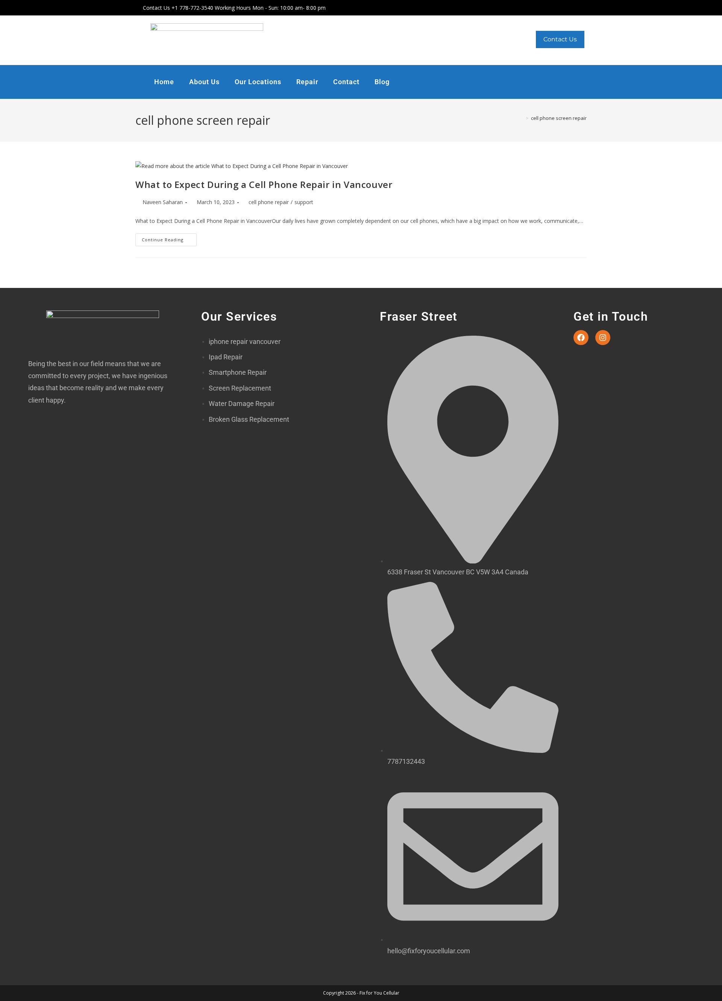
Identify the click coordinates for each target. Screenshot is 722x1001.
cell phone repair (269, 202)
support (303, 202)
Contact (346, 82)
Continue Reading (169, 237)
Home (164, 82)
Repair (307, 82)
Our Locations (258, 82)
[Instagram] (602, 337)
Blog (382, 82)
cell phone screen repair (559, 118)
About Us (204, 82)
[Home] (521, 118)
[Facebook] (581, 337)
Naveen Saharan (163, 202)
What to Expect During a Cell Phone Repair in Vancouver (263, 184)
